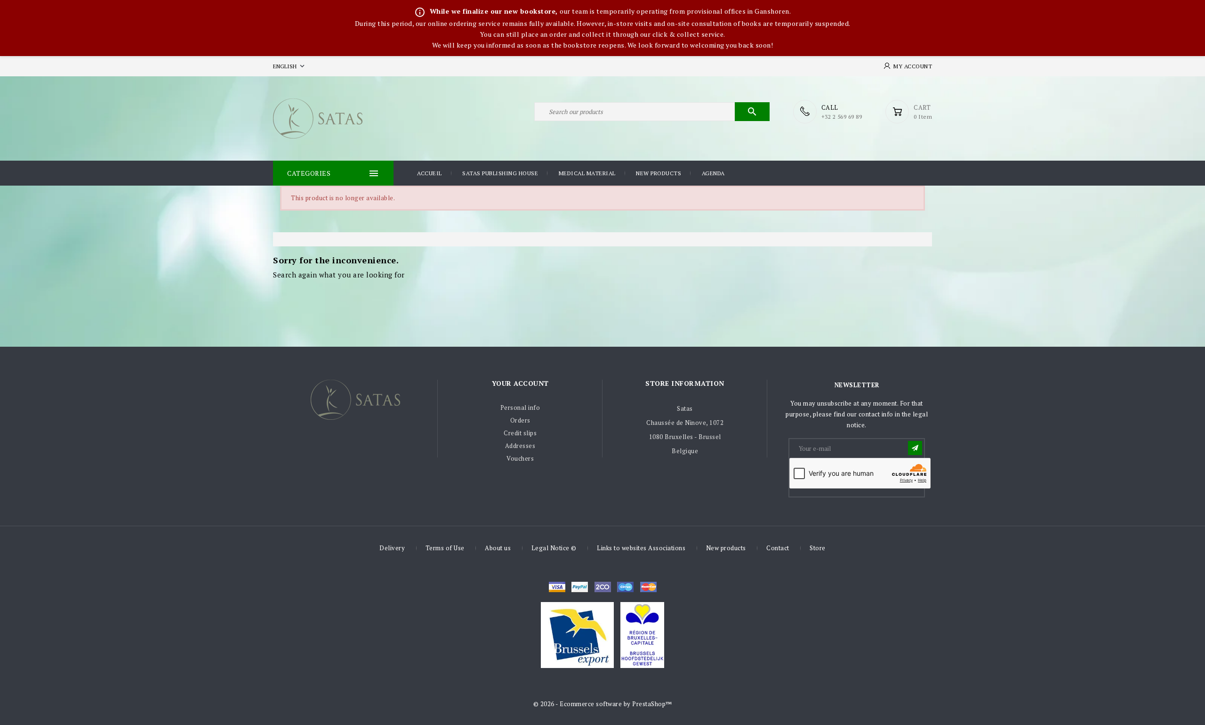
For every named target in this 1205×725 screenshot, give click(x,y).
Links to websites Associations (641, 548)
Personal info (520, 407)
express (602, 587)
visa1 (648, 587)
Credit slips (520, 433)
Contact (777, 548)
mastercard (625, 587)
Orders (520, 420)
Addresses (520, 445)
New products (658, 173)
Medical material (587, 173)
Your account (520, 383)
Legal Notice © (554, 548)
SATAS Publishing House (500, 173)
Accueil (429, 173)
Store (818, 548)
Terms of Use (445, 548)
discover (579, 587)
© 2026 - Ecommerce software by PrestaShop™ (602, 704)
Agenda (713, 173)
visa (557, 587)
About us (498, 548)
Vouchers (520, 458)
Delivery (392, 548)
